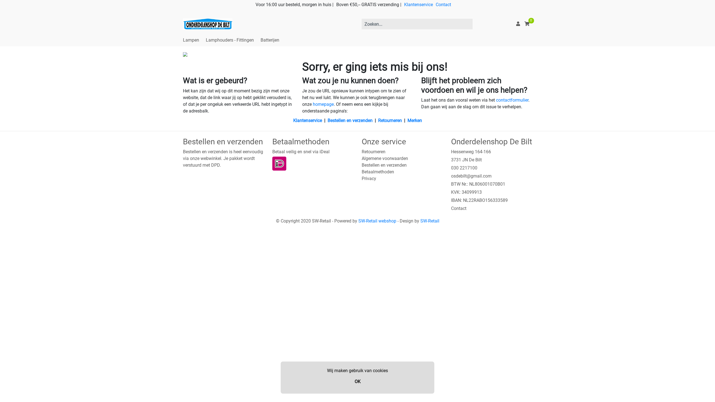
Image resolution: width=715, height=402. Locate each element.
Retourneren (390, 120)
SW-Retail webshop (377, 221)
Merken (414, 120)
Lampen (191, 40)
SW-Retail (429, 221)
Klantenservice (418, 4)
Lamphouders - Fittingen (230, 40)
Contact (443, 4)
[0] (527, 24)
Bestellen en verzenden (350, 120)
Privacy (369, 178)
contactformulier (512, 100)
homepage (323, 104)
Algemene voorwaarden (385, 158)
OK (358, 381)
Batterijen (270, 40)
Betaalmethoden (378, 171)
